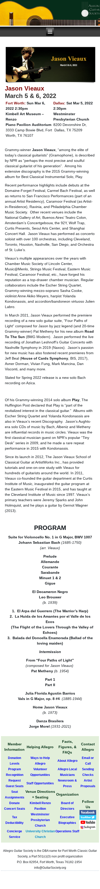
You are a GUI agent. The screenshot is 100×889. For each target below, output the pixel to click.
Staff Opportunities (40, 783)
